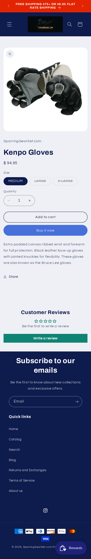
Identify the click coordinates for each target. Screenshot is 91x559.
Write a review (45, 338)
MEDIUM (15, 181)
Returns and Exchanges (27, 470)
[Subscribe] (77, 401)
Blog (12, 460)
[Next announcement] (82, 6)
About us (16, 491)
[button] (9, 24)
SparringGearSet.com (37, 547)
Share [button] (13, 276)
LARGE (42, 182)
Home (13, 429)
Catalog (15, 439)
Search (14, 449)
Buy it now (45, 230)
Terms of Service (22, 480)
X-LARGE (68, 182)
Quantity (10, 191)
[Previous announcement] (8, 6)
